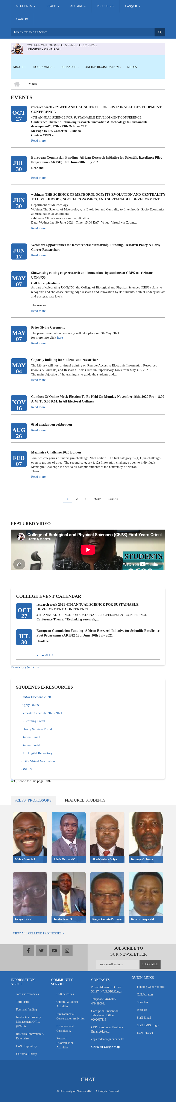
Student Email (30, 737)
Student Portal (30, 745)
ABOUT (18, 67)
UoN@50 (131, 6)
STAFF (51, 6)
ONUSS (26, 769)
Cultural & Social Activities (67, 1004)
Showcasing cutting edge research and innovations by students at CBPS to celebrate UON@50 (92, 275)
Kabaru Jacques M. (143, 919)
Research (68, 67)
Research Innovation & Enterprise (30, 1036)
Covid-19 (22, 19)
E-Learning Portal (33, 721)
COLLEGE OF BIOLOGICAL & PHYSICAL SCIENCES (62, 45)
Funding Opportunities (150, 986)
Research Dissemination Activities (65, 1043)
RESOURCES (105, 6)
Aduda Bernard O (64, 859)
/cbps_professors (33, 800)
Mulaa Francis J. (25, 859)
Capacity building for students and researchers (65, 360)
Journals (142, 1010)
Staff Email (144, 1017)
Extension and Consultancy (65, 1028)
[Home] (17, 48)
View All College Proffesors (37, 933)
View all (43, 655)
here (60, 337)
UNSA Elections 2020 (36, 697)
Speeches (142, 1002)
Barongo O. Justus (142, 859)
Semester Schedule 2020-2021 (41, 713)
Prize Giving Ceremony (48, 327)
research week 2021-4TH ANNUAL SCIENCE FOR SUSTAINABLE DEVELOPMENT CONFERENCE (96, 109)
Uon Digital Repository (37, 753)
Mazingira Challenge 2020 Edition (56, 452)
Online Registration (102, 67)
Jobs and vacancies (27, 994)
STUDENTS (24, 6)
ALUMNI (76, 6)
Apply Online (30, 705)
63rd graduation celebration (51, 424)
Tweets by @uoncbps (25, 667)
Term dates (22, 1001)
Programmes (42, 67)
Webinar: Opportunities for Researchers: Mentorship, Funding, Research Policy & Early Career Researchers (95, 247)
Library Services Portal (36, 729)
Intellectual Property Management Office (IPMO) (28, 1022)
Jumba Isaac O (63, 919)
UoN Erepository (26, 1046)
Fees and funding (26, 1009)
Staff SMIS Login (148, 1025)
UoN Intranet (145, 1033)
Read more (38, 140)
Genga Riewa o (24, 919)
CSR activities (65, 994)
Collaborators (145, 994)
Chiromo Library (26, 1053)
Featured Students (85, 800)
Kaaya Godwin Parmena (107, 919)
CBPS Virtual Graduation (38, 761)
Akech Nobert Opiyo (104, 859)
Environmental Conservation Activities (70, 1016)
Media (132, 67)
